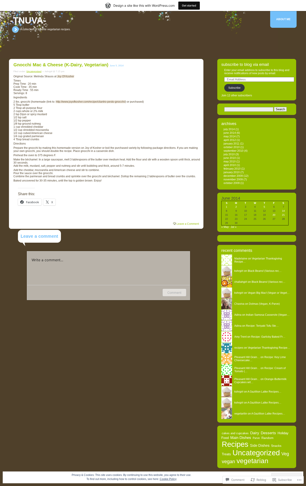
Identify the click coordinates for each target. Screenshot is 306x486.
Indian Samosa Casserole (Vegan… (268, 314)
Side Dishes (259, 445)
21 (283, 215)
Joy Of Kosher (65, 76)
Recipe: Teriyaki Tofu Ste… (262, 325)
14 (283, 211)
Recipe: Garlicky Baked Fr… (268, 336)
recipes (238, 347)
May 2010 (230, 161)
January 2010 (232, 172)
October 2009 (232, 183)
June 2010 (230, 158)
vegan (228, 461)
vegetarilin (240, 413)
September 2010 (234, 150)
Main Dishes (240, 437)
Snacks (276, 445)
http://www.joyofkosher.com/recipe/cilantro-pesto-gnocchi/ (90, 101)
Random (267, 438)
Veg (285, 453)
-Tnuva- (28, 20)
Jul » (234, 227)
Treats (226, 454)
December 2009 (233, 175)
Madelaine (240, 258)
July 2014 (229, 129)
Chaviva (239, 303)
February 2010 (232, 168)
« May (225, 227)
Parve (256, 438)
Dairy (254, 433)
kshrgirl (238, 292)
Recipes (235, 444)
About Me (283, 19)
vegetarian (252, 460)
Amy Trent (240, 336)
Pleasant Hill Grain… (247, 357)
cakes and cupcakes (235, 433)
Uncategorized (33, 71)
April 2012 (230, 140)
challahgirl (240, 281)
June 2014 (230, 132)
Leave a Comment (188, 223)
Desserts (268, 433)
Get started (189, 5)
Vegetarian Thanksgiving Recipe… (269, 347)
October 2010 (232, 147)
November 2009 (233, 179)
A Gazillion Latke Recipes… (264, 391)
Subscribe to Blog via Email (245, 64)
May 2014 (230, 136)
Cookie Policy (168, 479)
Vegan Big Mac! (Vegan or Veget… (269, 292)
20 (274, 215)
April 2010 (230, 165)
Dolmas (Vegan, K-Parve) (264, 303)
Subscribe (234, 87)
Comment (174, 292)
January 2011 (231, 143)
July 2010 (229, 154)
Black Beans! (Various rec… (265, 270)
